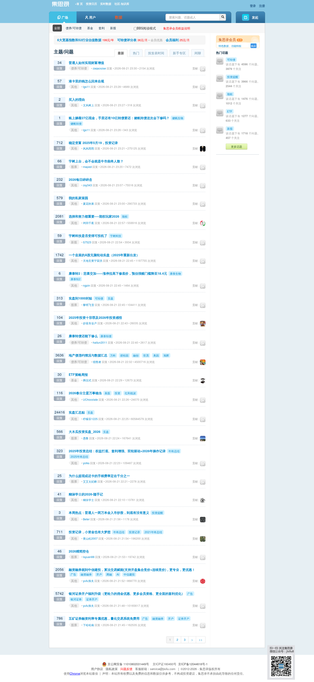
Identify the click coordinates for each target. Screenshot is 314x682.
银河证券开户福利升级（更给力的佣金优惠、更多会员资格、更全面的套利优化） (127, 593)
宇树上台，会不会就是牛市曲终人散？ (96, 161)
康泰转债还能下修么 (83, 336)
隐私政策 (112, 669)
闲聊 (197, 53)
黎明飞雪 (88, 305)
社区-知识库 (121, 4)
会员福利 (172, 39)
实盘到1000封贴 (80, 298)
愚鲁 (85, 438)
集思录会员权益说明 (176, 28)
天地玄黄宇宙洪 (92, 260)
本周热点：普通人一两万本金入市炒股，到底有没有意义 (109, 512)
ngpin (86, 285)
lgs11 (86, 87)
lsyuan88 (88, 557)
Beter (86, 519)
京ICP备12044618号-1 (193, 664)
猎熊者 (97, 362)
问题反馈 (126, 669)
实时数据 (105, 4)
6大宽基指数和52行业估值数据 (79, 39)
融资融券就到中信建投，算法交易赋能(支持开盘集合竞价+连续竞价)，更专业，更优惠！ (132, 569)
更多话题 (236, 146)
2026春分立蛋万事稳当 (85, 393)
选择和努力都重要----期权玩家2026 (94, 216)
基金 (90, 28)
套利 (102, 28)
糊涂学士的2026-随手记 (86, 494)
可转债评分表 (127, 39)
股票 (74, 166)
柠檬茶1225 (90, 419)
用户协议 (97, 669)
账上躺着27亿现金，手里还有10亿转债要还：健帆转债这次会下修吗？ (119, 117)
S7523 (87, 242)
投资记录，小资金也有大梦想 (90, 531)
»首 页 (79, 4)
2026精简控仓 (79, 551)
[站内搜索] (223, 17)
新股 (113, 28)
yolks (86, 463)
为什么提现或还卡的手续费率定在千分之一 (99, 475)
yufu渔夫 (88, 581)
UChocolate (90, 399)
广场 (65, 17)
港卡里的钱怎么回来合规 (86, 81)
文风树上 (88, 105)
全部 (57, 28)
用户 (92, 17)
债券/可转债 (74, 28)
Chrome (75, 673)
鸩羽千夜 (88, 223)
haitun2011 (100, 342)
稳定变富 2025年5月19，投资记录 (93, 142)
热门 (136, 53)
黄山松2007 (90, 538)
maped (87, 167)
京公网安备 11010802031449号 (128, 664)
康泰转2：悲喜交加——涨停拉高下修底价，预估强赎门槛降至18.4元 (118, 273)
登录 (253, 5)
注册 (262, 5)
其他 (74, 86)
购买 (253, 46)
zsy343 (87, 185)
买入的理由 (77, 99)
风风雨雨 (88, 148)
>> (201, 639)
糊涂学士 (88, 500)
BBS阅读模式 (146, 28)
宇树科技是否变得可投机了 (88, 235)
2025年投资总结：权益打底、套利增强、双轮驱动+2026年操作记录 (117, 451)
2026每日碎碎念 (80, 179)
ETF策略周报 (78, 374)
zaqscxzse (99, 68)
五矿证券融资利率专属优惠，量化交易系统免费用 (104, 618)
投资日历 (91, 4)
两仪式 (87, 380)
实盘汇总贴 (77, 412)
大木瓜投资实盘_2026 (84, 431)
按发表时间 (156, 53)
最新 (121, 53)
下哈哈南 (88, 625)
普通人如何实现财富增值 (86, 62)
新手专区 (179, 53)
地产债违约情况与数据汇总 (88, 355)
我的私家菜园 (78, 198)
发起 (255, 17)
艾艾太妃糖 (90, 481)
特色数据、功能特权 (230, 46)
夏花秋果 (88, 203)
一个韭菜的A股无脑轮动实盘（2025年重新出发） (104, 255)
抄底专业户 (90, 323)
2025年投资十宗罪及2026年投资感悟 (95, 317)
